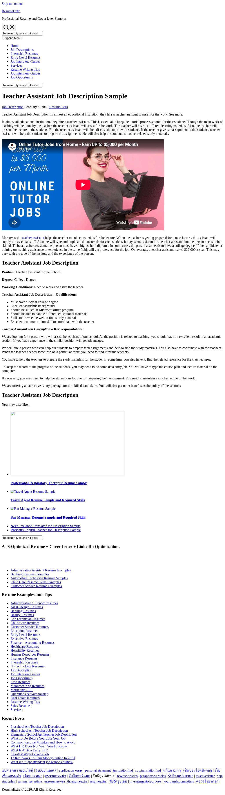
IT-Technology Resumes (28, 666)
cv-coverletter (205, 776)
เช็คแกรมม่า (32, 776)
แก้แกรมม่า (172, 770)
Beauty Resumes (22, 615)
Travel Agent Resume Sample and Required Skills (48, 500)
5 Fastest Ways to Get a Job (30, 754)
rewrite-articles (127, 776)
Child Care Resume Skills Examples (36, 582)
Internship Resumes (24, 53)
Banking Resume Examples (30, 574)
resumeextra (98, 781)
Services (16, 65)
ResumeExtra (11, 11)
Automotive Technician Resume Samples (39, 578)
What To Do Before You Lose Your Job (38, 738)
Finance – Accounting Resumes (32, 642)
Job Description (13, 107)
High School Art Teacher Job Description (39, 730)
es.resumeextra (54, 781)
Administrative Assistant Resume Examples (41, 570)
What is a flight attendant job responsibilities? (42, 762)
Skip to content (12, 3)
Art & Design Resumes (27, 607)
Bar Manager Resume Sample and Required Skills (48, 517)
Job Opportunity (22, 77)
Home (15, 46)
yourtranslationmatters (178, 781)
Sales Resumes (21, 706)
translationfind (123, 770)
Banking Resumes (23, 611)
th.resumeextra (77, 781)
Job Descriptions (22, 50)
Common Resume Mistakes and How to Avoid (43, 742)
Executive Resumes (24, 638)
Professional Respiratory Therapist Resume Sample (49, 483)
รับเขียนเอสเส (46, 770)
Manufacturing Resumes (27, 686)
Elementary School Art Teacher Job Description (44, 734)
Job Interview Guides (25, 61)
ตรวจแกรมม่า (55, 776)
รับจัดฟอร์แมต (79, 776)
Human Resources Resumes (30, 654)
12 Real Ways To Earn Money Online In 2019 (43, 758)
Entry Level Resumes (25, 57)
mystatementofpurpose (145, 781)
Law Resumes (20, 682)
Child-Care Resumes (25, 623)
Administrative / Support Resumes (34, 603)
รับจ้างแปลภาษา (180, 776)
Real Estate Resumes (25, 698)
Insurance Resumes (24, 658)
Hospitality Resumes (25, 650)
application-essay (71, 770)
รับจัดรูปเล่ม (118, 781)
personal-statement (98, 770)
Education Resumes (24, 631)
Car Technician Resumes (28, 619)
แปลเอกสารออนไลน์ (17, 770)
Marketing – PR (22, 690)
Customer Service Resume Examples (36, 586)
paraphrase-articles (153, 776)
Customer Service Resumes (30, 627)
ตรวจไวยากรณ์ (208, 781)
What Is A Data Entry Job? (29, 750)
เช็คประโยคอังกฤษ (197, 770)
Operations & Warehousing (29, 694)
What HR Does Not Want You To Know (39, 746)
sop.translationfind (148, 770)
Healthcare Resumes (25, 646)
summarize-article (30, 781)
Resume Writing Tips (25, 69)
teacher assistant (33, 238)
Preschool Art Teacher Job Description (37, 726)
